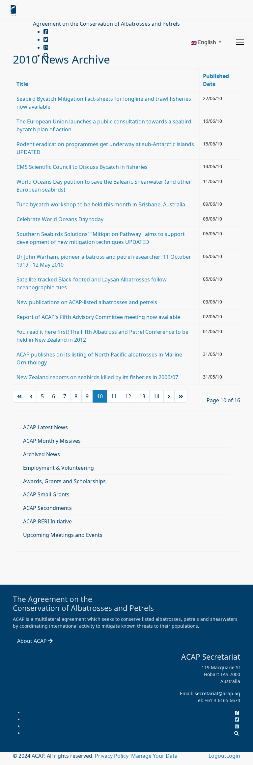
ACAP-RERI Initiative (47, 521)
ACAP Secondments (47, 508)
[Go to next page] (169, 396)
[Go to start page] (19, 396)
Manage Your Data (154, 755)
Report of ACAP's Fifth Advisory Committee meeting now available (98, 317)
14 (156, 396)
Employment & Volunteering (58, 467)
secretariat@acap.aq (217, 693)
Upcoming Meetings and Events (62, 535)
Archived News (41, 454)
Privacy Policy (112, 755)
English (207, 42)
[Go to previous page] (31, 396)
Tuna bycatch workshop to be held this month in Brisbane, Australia (100, 204)
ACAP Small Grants (46, 494)
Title (22, 84)
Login (233, 755)
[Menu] (240, 42)
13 (142, 396)
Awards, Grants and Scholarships (64, 481)
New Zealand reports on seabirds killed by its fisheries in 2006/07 (97, 377)
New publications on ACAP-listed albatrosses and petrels (86, 302)
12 (128, 396)
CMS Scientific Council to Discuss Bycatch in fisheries (82, 167)
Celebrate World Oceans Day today (59, 219)
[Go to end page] (180, 396)
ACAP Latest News (45, 427)
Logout (217, 755)
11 (114, 396)
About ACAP (32, 641)
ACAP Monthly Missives (52, 440)
